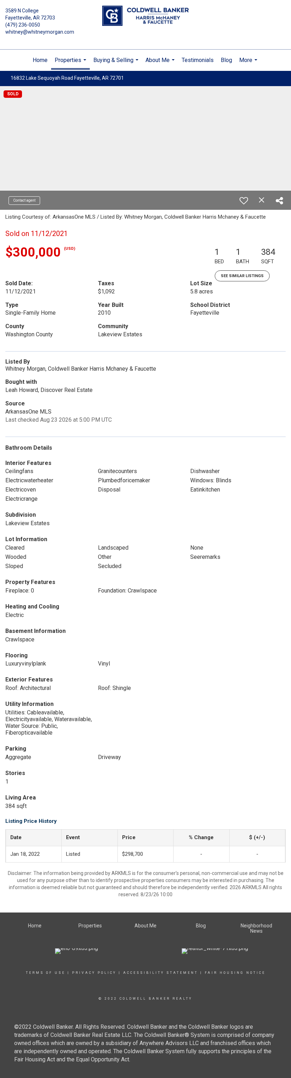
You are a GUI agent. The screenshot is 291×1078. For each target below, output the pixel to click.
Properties (71, 63)
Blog (226, 60)
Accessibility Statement (160, 973)
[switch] (244, 200)
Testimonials (198, 60)
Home (40, 60)
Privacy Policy (94, 973)
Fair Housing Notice (235, 973)
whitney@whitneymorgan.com (39, 32)
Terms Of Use (45, 973)
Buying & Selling (116, 64)
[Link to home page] (145, 16)
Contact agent (24, 200)
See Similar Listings (242, 276)
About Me (161, 64)
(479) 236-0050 (22, 25)
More (249, 64)
